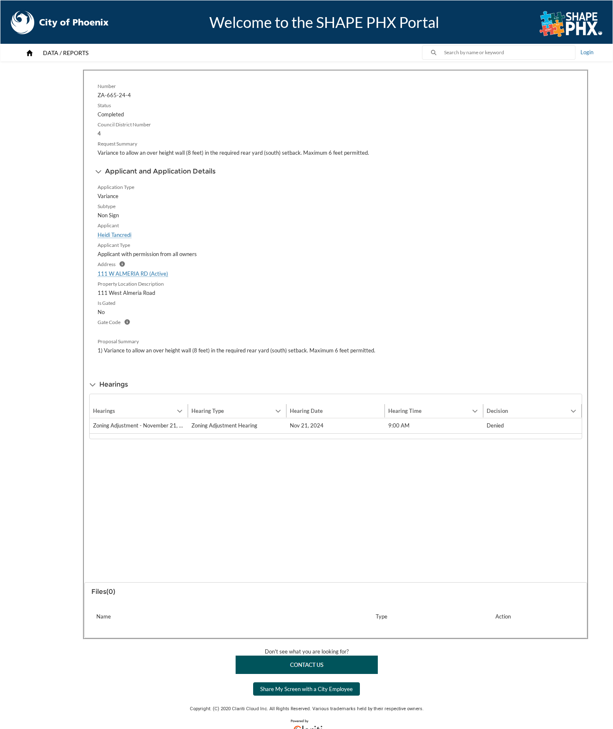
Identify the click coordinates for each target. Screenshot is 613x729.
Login (586, 52)
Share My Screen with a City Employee (306, 689)
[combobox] (509, 52)
